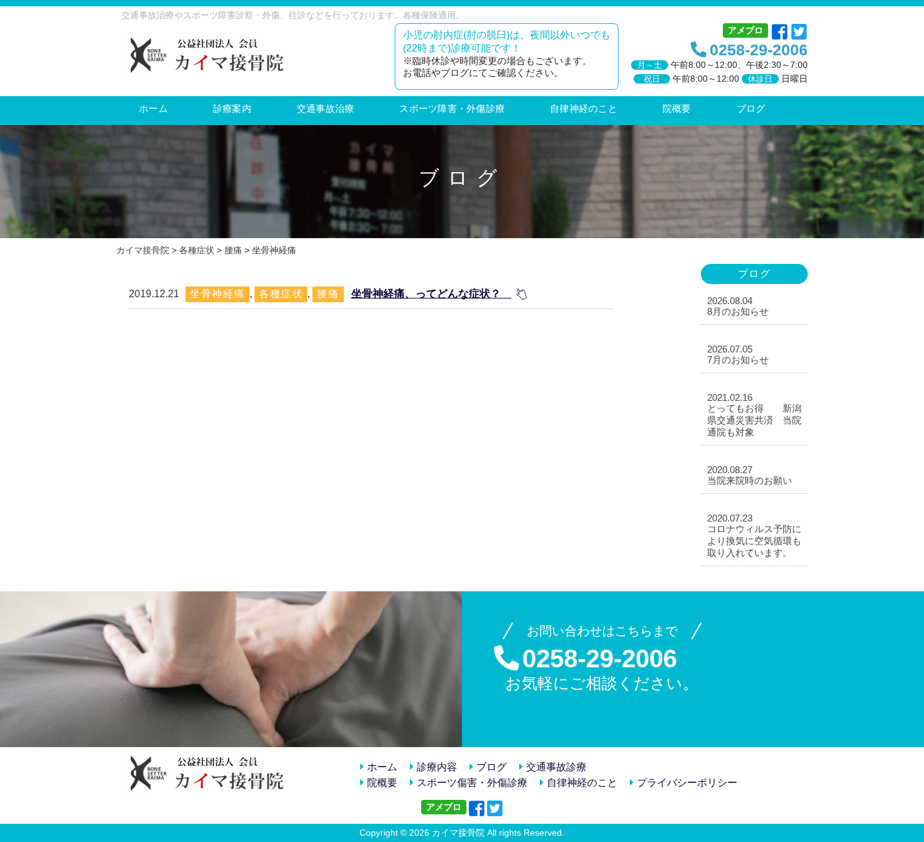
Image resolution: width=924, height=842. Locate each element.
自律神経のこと (582, 782)
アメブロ (745, 30)
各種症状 (281, 293)
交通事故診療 (556, 767)
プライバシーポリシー (687, 782)
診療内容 (437, 767)
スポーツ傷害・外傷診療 (472, 782)
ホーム (382, 767)
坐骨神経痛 (217, 293)
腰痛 (328, 293)
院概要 (382, 782)
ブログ (491, 767)
